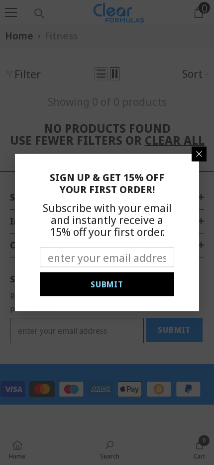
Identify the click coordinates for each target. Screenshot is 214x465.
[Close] (199, 154)
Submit (107, 284)
